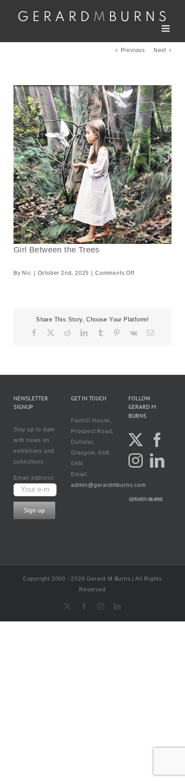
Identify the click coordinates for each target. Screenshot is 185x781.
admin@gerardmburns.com (108, 485)
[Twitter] (135, 440)
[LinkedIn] (157, 460)
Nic (26, 273)
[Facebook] (157, 440)
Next (160, 50)
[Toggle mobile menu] (167, 28)
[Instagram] (135, 460)
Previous (133, 50)
